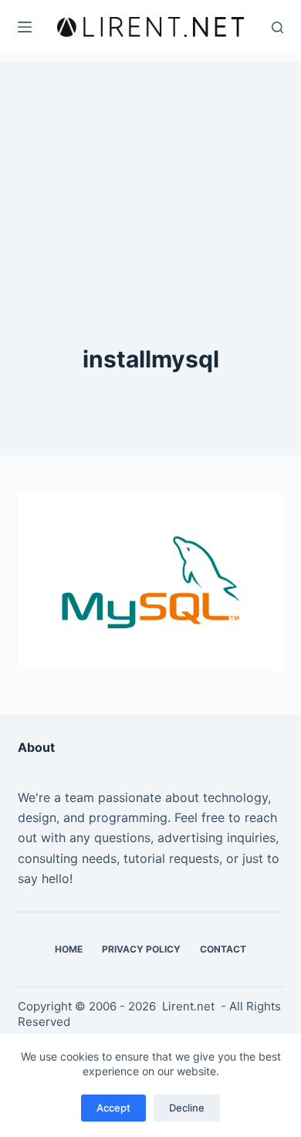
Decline (187, 1107)
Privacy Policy (141, 949)
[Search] (277, 27)
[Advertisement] (150, 158)
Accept (113, 1107)
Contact (223, 949)
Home (69, 949)
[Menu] (25, 27)
